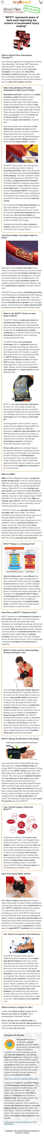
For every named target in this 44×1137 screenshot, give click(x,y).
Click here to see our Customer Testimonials (21, 1079)
